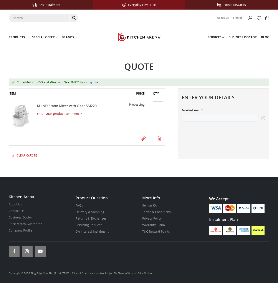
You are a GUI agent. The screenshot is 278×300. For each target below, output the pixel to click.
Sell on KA (149, 205)
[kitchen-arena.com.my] (139, 37)
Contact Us (16, 211)
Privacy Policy (152, 218)
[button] (263, 118)
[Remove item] (158, 139)
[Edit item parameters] (143, 139)
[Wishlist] (259, 17)
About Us (15, 204)
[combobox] (43, 18)
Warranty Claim (153, 225)
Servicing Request (89, 225)
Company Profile (20, 230)
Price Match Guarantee (25, 224)
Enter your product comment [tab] (58, 114)
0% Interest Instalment (92, 231)
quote (94, 82)
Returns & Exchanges (91, 218)
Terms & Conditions (156, 212)
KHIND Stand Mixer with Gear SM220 (67, 105)
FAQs (79, 205)
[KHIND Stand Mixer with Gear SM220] (23, 116)
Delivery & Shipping (90, 212)
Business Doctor (20, 217)
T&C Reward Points (156, 231)
